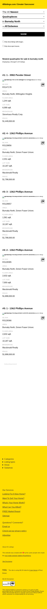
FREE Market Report (11, 511)
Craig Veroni (33, 570)
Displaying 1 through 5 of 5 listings (13, 62)
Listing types (9, 462)
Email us (6, 526)
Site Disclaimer (7, 561)
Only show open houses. (12, 46)
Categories (9, 459)
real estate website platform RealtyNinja (18, 556)
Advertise (6, 535)
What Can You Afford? (11, 507)
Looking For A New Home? (13, 494)
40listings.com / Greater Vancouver (18, 4)
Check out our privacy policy (14, 531)
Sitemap (6, 516)
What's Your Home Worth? (13, 503)
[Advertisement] (23, 389)
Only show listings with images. (13, 42)
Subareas (8, 468)
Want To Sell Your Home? (13, 498)
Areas (6, 465)
